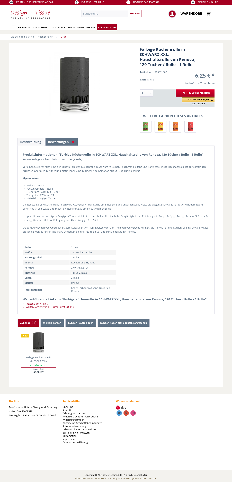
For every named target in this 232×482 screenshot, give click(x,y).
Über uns (68, 406)
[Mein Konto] (172, 14)
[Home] (13, 25)
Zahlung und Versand (75, 413)
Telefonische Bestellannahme (79, 429)
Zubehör (27, 322)
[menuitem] (127, 13)
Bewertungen (61, 142)
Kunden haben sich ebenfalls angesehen (123, 322)
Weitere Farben (52, 322)
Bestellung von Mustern (76, 432)
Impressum (69, 439)
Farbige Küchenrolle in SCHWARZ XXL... (38, 359)
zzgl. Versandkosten (205, 83)
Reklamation (70, 435)
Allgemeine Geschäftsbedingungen (82, 423)
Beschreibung (30, 142)
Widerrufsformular (73, 419)
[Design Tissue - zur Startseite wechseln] (30, 14)
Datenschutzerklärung (75, 442)
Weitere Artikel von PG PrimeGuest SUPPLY (49, 307)
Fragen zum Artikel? (36, 303)
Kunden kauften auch (80, 322)
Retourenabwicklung (74, 426)
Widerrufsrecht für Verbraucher (81, 416)
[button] (199, 101)
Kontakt (67, 410)
